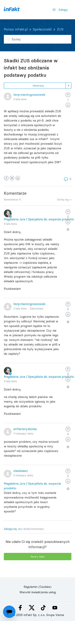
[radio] (68, 94)
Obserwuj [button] (38, 85)
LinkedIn (17, 178)
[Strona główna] (12, 10)
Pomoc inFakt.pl (16, 29)
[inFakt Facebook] (20, 608)
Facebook (6, 178)
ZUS (60, 29)
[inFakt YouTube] (55, 608)
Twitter (12, 178)
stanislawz (20, 471)
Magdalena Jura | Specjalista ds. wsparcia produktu (39, 219)
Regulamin (31, 587)
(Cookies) (44, 587)
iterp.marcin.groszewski (29, 94)
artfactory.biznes (25, 429)
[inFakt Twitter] (32, 608)
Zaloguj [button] (63, 9)
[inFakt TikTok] (43, 608)
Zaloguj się (10, 528)
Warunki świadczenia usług (37, 592)
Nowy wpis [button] (38, 556)
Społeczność (42, 29)
